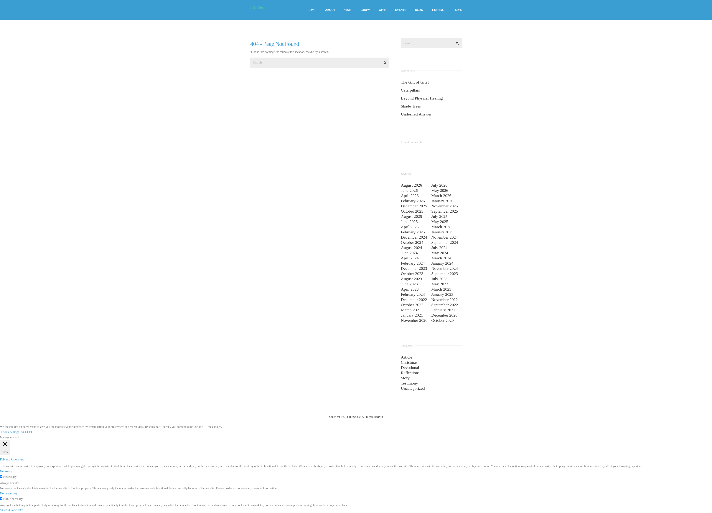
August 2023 (411, 278)
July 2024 (439, 247)
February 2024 (413, 263)
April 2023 (410, 289)
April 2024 (410, 258)
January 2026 (442, 200)
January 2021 (412, 315)
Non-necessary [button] (8, 493)
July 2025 (439, 216)
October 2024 (412, 242)
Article (406, 357)
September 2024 (444, 242)
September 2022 (444, 304)
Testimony (409, 383)
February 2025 (413, 232)
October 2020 (442, 320)
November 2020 (414, 320)
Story (405, 378)
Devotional (410, 367)
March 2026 (441, 195)
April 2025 (410, 226)
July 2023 (439, 278)
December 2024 (414, 237)
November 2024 (444, 237)
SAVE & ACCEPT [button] (11, 510)
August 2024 (411, 247)
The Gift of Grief (415, 82)
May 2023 (439, 284)
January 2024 (442, 263)
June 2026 (409, 190)
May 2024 (439, 252)
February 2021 (443, 310)
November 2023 (444, 268)
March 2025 (441, 226)
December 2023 (414, 268)
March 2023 (441, 289)
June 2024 (409, 252)
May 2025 (439, 221)
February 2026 (413, 200)
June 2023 (409, 284)
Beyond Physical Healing (422, 98)
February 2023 (413, 294)
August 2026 (411, 185)
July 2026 (439, 185)
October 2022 (412, 304)
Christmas (409, 362)
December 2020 (444, 315)
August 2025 (411, 216)
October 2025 (412, 211)
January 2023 (442, 294)
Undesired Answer (416, 114)
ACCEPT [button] (26, 432)
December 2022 (414, 299)
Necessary (10, 476)
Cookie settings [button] (10, 432)
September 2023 (444, 273)
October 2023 (412, 273)
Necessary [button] (6, 471)
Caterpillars (410, 90)
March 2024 (441, 258)
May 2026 (439, 190)
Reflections (410, 372)
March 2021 (411, 310)
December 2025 (414, 206)
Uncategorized (413, 388)
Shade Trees (411, 106)
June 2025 (409, 221)
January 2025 (442, 232)
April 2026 (410, 195)
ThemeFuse (355, 417)
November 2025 (444, 206)
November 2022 (444, 299)
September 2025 (444, 211)
